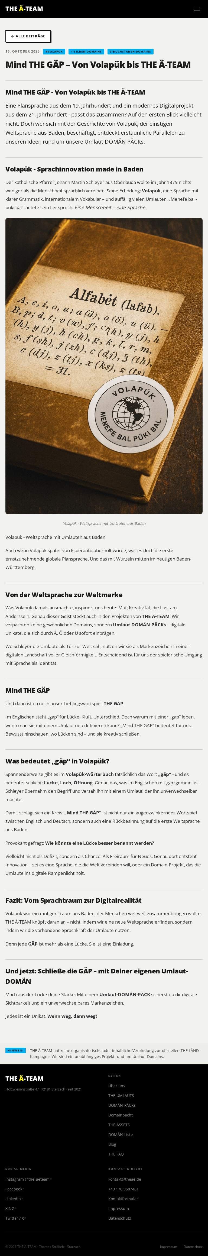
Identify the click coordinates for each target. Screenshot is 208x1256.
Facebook (13, 1189)
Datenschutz (119, 1218)
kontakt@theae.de (124, 1179)
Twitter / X (14, 1218)
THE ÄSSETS (119, 1124)
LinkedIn (13, 1198)
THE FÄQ (116, 1154)
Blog (112, 1144)
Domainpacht (120, 1115)
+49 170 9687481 (123, 1189)
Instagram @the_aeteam (27, 1179)
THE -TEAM (24, 8)
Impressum (118, 1208)
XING (9, 1208)
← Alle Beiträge (28, 36)
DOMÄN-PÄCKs (122, 1105)
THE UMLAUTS (121, 1095)
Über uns (116, 1085)
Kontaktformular (123, 1198)
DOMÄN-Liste (120, 1134)
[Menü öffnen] (197, 9)
